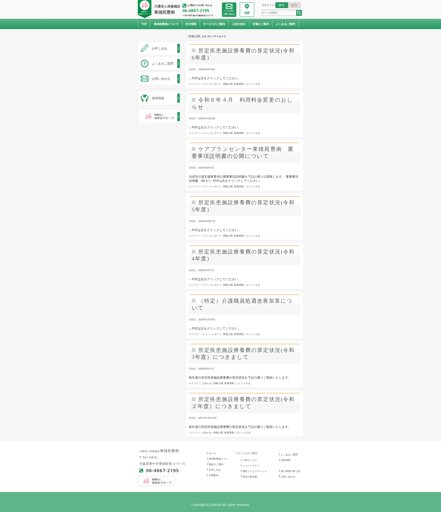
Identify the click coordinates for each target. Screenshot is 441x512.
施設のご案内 (216, 464)
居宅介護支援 (250, 476)
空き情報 (190, 24)
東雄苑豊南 (167, 9)
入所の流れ (239, 24)
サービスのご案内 (214, 24)
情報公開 (228, 83)
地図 (247, 13)
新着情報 (239, 83)
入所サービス (250, 460)
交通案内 (213, 475)
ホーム (212, 453)
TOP (144, 24)
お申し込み (159, 48)
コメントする (253, 83)
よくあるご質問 (285, 24)
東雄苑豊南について (166, 24)
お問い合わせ (229, 12)
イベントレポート (212, 83)
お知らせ (207, 383)
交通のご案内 (261, 24)
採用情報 (158, 98)
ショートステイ (251, 465)
